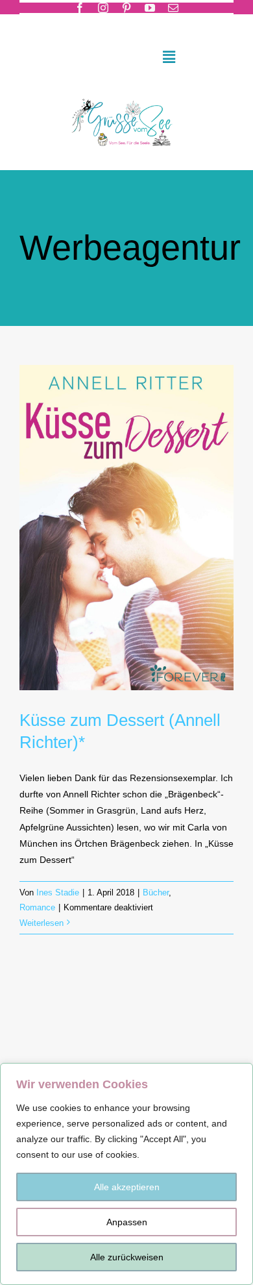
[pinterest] (126, 8)
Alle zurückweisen (126, 1257)
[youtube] (150, 8)
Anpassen (126, 1222)
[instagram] (103, 8)
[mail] (173, 8)
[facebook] (80, 8)
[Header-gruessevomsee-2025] (126, 95)
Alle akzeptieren (127, 1187)
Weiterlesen (41, 923)
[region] (126, 1174)
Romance (37, 907)
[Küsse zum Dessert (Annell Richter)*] (126, 527)
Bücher (156, 892)
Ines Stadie (57, 892)
